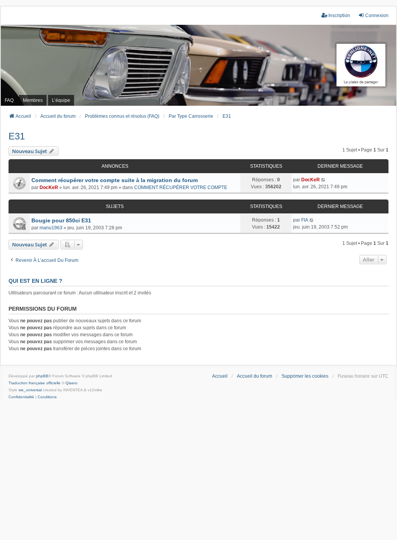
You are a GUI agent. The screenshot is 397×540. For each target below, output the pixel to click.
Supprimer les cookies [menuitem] (304, 376)
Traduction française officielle (34, 383)
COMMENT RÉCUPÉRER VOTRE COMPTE (180, 187)
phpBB (42, 376)
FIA (304, 220)
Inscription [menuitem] (339, 15)
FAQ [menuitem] (9, 100)
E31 (17, 136)
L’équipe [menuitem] (61, 100)
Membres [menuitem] (33, 100)
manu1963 (51, 227)
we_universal (30, 390)
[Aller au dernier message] (323, 179)
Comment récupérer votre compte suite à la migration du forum (114, 180)
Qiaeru (72, 383)
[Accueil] (198, 65)
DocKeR (49, 187)
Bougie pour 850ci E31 (61, 220)
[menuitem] (21, 397)
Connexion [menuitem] (376, 15)
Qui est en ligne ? (35, 281)
